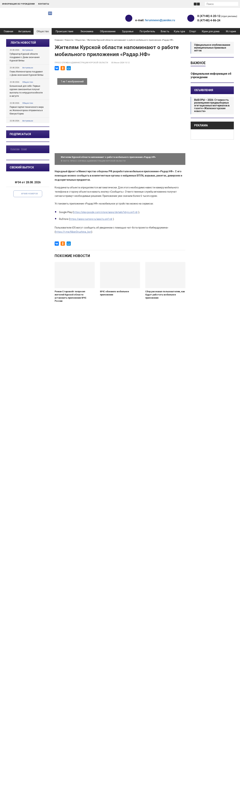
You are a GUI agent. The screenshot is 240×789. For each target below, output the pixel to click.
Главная (8, 31)
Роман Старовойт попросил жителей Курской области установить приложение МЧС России (70, 296)
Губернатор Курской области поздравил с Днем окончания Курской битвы (25, 57)
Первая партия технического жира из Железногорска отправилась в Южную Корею (27, 110)
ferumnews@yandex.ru (160, 20)
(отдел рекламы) (217, 16)
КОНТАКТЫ (43, 4)
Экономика (86, 31)
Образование (108, 31)
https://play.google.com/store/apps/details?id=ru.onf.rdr (105, 212)
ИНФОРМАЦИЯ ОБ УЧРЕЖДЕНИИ (18, 4)
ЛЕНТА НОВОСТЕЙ (23, 42)
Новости (69, 40)
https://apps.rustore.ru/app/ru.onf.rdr (91, 219)
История (231, 31)
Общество (43, 31)
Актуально (24, 31)
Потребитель (147, 31)
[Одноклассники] (63, 68)
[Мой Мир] (69, 68)
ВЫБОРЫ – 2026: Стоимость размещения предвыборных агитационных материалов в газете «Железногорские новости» (211, 105)
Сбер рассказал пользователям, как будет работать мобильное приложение (165, 294)
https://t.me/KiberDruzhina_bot (73, 231)
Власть (165, 31)
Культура (179, 31)
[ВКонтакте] (57, 68)
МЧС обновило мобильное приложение (114, 293)
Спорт (192, 31)
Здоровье (128, 31)
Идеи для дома (210, 31)
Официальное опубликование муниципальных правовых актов (212, 47)
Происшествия (64, 31)
